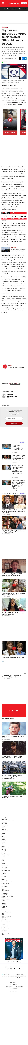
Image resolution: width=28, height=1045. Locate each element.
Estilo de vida (5, 864)
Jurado (3, 934)
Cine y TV (4, 873)
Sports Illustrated (5, 912)
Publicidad (13, 982)
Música (3, 874)
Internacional (4, 823)
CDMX (3, 839)
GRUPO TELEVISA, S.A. (15, 383)
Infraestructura (5, 883)
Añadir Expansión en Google (9, 62)
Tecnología (4, 825)
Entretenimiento (5, 870)
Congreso (4, 837)
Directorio (13, 991)
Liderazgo (4, 906)
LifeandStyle (4, 830)
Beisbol (3, 914)
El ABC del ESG (5, 899)
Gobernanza (4, 893)
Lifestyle (3, 920)
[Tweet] (20, 58)
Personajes (4, 930)
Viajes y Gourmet (6, 854)
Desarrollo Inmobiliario (7, 882)
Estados (3, 840)
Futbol (3, 913)
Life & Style (4, 867)
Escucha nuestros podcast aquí (16, 367)
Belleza (3, 853)
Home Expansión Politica (8, 820)
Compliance (13, 984)
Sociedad (4, 843)
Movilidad (4, 894)
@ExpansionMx (12, 85)
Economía (4, 822)
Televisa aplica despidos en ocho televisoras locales (18, 250)
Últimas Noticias (7, 8)
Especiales (4, 909)
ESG (2, 827)
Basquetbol (4, 917)
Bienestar (4, 931)
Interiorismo (4, 886)
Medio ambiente (5, 890)
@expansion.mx (14, 969)
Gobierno (3, 835)
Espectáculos (5, 847)
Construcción (5, 880)
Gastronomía (4, 926)
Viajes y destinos (6, 929)
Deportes (3, 872)
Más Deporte (4, 919)
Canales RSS (14, 989)
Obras (3, 826)
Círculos (3, 850)
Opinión (3, 842)
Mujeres (3, 829)
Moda (2, 852)
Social (3, 891)
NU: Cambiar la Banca (14, 962)
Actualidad (4, 904)
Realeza (3, 849)
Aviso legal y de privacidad (14, 986)
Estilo (2, 869)
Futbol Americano (6, 916)
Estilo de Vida (5, 933)
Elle (2, 859)
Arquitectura (4, 884)
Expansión (10, 394)
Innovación (4, 897)
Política (20, 8)
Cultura (3, 856)
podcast (10, 365)
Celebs (3, 863)
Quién (3, 846)
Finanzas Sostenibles (7, 896)
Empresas (14, 8)
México (3, 836)
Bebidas (3, 927)
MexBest (3, 924)
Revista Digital (24, 3)
